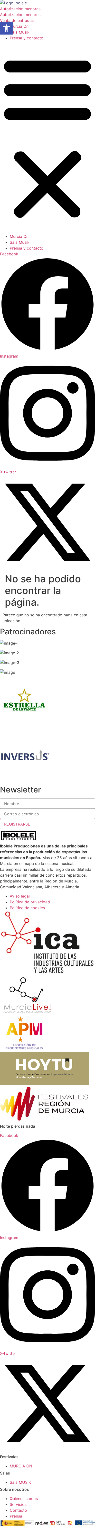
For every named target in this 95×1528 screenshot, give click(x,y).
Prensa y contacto (26, 38)
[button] (47, 137)
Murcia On (19, 26)
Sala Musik (19, 32)
